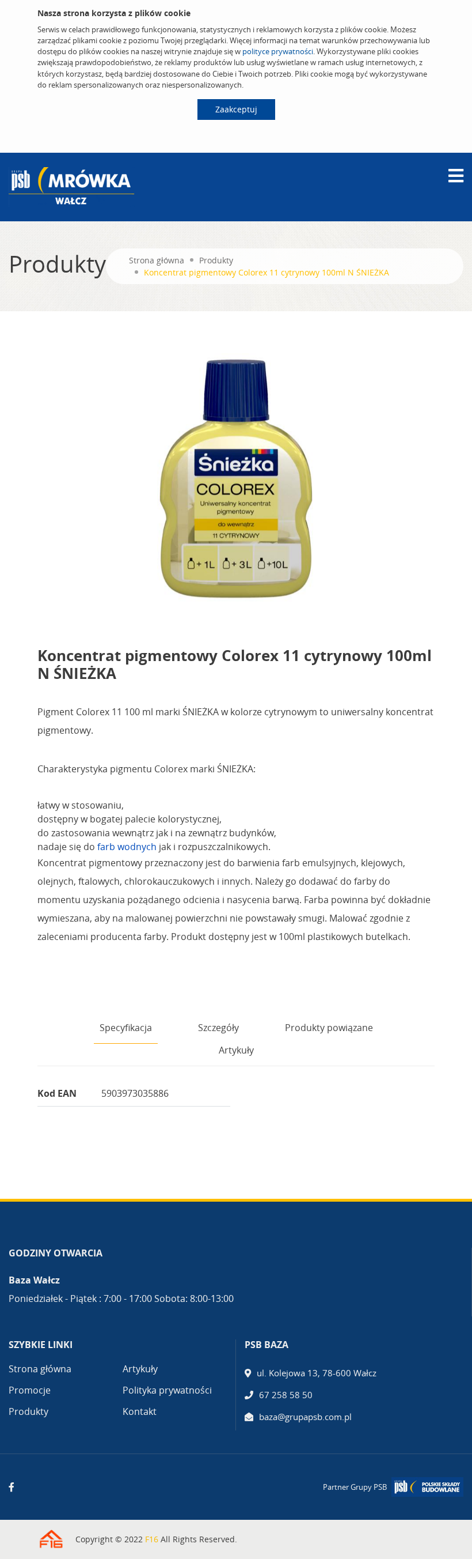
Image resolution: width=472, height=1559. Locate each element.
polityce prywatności (277, 51)
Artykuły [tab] (236, 1050)
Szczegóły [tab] (218, 1027)
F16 (151, 1539)
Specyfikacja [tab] (126, 1027)
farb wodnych (127, 846)
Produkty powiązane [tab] (329, 1027)
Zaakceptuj (236, 109)
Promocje (30, 1390)
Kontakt (140, 1411)
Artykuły (140, 1368)
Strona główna (156, 260)
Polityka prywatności (167, 1390)
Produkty (216, 260)
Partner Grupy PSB (355, 1487)
